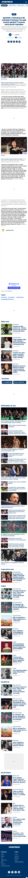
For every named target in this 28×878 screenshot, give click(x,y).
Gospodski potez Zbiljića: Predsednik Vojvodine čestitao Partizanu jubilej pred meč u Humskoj (19, 577)
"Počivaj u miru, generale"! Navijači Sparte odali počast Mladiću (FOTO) (18, 659)
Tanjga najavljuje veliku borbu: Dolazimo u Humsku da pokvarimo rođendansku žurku (19, 342)
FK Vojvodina (11, 297)
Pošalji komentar (19, 382)
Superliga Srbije (17, 337)
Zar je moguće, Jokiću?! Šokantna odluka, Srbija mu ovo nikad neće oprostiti (19, 780)
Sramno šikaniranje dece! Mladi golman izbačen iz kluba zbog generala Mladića (19, 646)
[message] (19, 42)
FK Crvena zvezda (17, 602)
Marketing (17, 858)
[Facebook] (8, 42)
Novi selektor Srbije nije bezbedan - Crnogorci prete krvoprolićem (19, 821)
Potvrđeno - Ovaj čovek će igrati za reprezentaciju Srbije (19, 834)
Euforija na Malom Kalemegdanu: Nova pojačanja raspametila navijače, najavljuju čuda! (19, 704)
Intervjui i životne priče (5, 865)
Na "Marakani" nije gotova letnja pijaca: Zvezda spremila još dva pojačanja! (20, 607)
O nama (16, 854)
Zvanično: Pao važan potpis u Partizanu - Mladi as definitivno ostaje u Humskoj (19, 355)
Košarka (15, 817)
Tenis (2, 858)
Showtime (3, 863)
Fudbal (14, 14)
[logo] (7, 2)
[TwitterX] (11, 42)
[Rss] (19, 872)
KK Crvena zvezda (17, 699)
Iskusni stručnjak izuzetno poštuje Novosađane (12, 159)
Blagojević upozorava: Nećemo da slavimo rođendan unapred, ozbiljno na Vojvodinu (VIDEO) (19, 369)
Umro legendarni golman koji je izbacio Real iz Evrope (20, 672)
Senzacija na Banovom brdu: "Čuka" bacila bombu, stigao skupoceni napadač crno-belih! (19, 594)
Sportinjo (17, 34)
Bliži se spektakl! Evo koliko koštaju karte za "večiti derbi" (19, 619)
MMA (2, 862)
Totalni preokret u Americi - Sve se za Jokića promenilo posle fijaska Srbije (19, 808)
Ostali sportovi (4, 860)
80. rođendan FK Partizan (7, 299)
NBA (14, 803)
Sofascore (10, 291)
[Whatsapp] (14, 42)
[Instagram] (12, 872)
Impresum (17, 856)
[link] (17, 42)
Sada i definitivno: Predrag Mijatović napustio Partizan (18, 632)
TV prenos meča (20, 297)
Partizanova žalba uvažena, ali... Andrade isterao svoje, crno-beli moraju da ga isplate (19, 329)
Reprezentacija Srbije (18, 789)
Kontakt (16, 860)
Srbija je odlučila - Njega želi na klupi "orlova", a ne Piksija (19, 793)
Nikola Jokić (21, 5)
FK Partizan (4, 297)
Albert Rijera (12, 5)
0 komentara (8, 382)
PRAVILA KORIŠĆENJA (19, 862)
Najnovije (4, 5)
